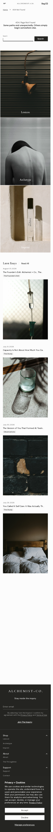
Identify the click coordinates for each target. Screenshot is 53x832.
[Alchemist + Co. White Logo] (25, 691)
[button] (6, 3)
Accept (24, 810)
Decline (24, 817)
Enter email (8, 706)
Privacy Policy (35, 802)
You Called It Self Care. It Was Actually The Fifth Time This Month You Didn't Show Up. (23, 507)
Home (5, 10)
